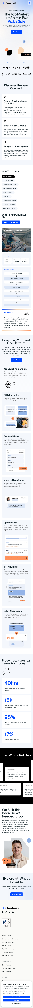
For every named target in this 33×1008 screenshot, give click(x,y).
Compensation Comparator (11, 939)
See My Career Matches (12, 223)
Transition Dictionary (8, 949)
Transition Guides (7, 952)
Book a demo (6, 972)
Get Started (17, 32)
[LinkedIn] (9, 912)
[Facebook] (3, 912)
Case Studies (6, 965)
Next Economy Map (8, 942)
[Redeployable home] (9, 3)
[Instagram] (6, 912)
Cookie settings (16, 1003)
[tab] (8, 176)
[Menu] (29, 3)
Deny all (16, 1000)
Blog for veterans (7, 955)
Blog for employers (8, 968)
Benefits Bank (6, 945)
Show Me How (17, 894)
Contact (4, 981)
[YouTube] (13, 912)
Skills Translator (7, 935)
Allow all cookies (16, 997)
